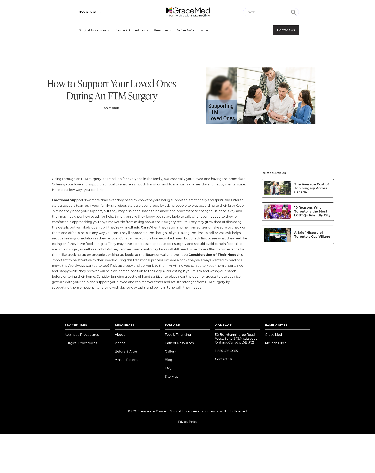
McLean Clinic (275, 343)
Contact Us (286, 30)
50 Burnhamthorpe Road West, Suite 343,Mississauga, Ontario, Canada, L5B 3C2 (236, 338)
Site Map (171, 376)
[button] (94, 30)
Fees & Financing (178, 335)
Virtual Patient (126, 360)
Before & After (186, 30)
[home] (187, 12)
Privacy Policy (187, 421)
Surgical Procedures (81, 343)
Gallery (170, 351)
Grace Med (273, 335)
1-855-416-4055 (88, 12)
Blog (168, 360)
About (205, 30)
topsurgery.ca (209, 411)
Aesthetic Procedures (82, 335)
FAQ (168, 368)
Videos (120, 343)
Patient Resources (179, 343)
